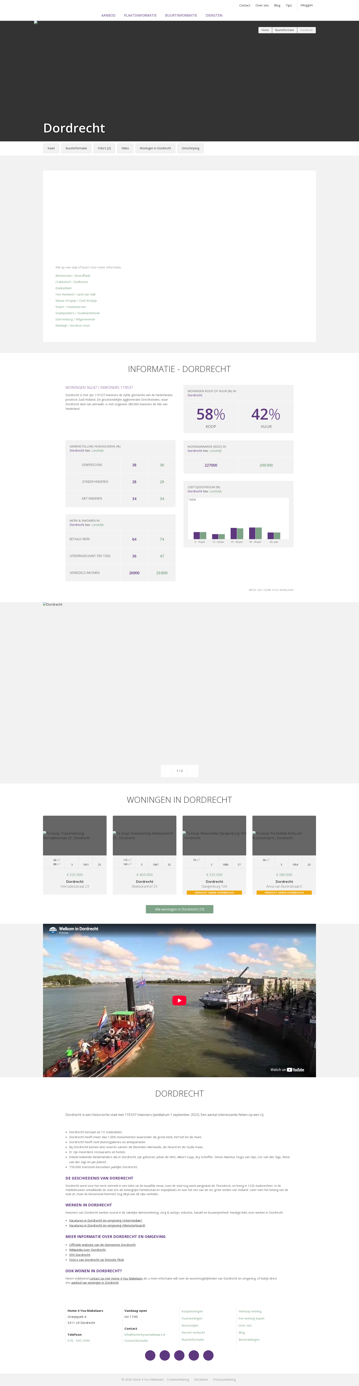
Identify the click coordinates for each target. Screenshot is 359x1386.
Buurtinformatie (181, 15)
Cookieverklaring (178, 1379)
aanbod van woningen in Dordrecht (95, 1283)
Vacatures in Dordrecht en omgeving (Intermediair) (105, 1220)
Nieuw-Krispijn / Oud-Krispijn (76, 300)
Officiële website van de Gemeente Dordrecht (102, 1245)
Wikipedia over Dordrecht (87, 1250)
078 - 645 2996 (79, 1340)
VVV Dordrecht (79, 1255)
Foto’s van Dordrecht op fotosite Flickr (96, 1260)
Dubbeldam (63, 288)
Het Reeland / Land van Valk (75, 294)
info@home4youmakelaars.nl (144, 1334)
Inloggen (306, 5)
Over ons (262, 5)
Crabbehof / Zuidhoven (71, 282)
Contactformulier (136, 1340)
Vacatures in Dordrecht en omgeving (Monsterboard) (107, 1225)
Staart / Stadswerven (70, 307)
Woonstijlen (190, 1325)
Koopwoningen (192, 1311)
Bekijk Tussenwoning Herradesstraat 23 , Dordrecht (75, 855)
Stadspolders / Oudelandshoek (77, 313)
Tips (289, 5)
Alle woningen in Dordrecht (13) (179, 909)
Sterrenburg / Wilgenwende (75, 319)
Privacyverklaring (224, 1379)
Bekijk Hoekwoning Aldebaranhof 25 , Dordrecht (144, 855)
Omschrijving (190, 148)
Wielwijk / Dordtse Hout (72, 325)
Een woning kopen (251, 1318)
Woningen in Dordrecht (155, 148)
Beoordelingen (249, 1339)
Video (125, 148)
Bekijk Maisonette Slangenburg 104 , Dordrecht (214, 855)
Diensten (214, 15)
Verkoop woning (250, 1311)
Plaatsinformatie (140, 15)
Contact (244, 5)
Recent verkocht (193, 1332)
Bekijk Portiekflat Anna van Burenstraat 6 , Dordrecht (284, 855)
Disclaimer (201, 1379)
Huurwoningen (192, 1318)
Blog (277, 5)
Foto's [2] (104, 148)
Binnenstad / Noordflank (72, 275)
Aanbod (108, 15)
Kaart (51, 148)
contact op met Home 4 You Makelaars (116, 1278)
